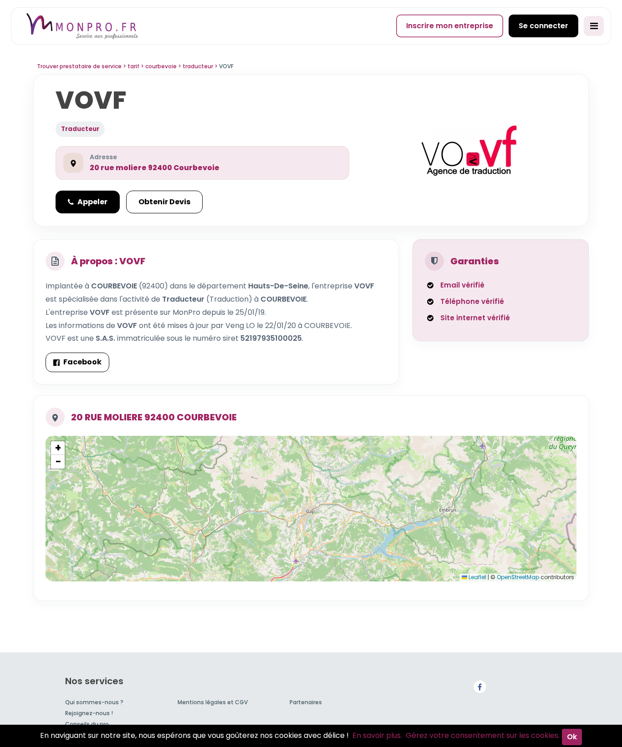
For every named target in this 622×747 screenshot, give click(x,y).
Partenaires (306, 702)
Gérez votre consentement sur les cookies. (483, 735)
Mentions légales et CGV (213, 702)
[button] (58, 448)
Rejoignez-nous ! (89, 713)
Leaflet (476, 577)
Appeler (92, 202)
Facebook (82, 362)
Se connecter (543, 25)
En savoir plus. (377, 735)
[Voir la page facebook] (479, 686)
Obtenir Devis (164, 202)
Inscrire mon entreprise (449, 25)
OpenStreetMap (518, 577)
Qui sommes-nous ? (94, 702)
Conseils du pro (87, 724)
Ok (572, 737)
